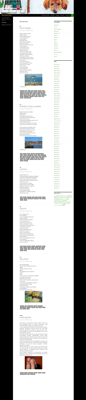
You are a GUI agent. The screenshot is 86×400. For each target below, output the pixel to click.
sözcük (63, 201)
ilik (37, 307)
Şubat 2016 (56, 152)
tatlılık (32, 159)
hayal (55, 199)
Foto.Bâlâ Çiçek (23, 149)
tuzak (22, 97)
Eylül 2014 (56, 188)
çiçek (58, 205)
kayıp (22, 247)
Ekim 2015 (56, 160)
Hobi (55, 39)
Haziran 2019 (56, 81)
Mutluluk (32, 96)
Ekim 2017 (56, 114)
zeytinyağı (68, 203)
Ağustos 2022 (56, 70)
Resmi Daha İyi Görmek (45, 15)
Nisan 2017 (56, 127)
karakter (44, 156)
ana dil (22, 372)
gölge (34, 93)
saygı (60, 200)
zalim (42, 159)
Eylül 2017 (56, 116)
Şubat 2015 (56, 177)
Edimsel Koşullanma (30, 107)
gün (68, 197)
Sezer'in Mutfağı (57, 52)
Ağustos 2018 (56, 93)
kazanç (25, 247)
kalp (40, 156)
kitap (65, 199)
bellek (40, 90)
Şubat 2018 (56, 106)
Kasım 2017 (56, 112)
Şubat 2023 (56, 66)
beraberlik (31, 372)
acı (21, 246)
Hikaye (55, 37)
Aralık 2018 (56, 85)
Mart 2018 (56, 104)
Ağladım (24, 259)
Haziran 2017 (56, 123)
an (26, 90)
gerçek (64, 197)
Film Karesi (25, 28)
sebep (22, 159)
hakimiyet (29, 156)
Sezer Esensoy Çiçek (6, 15)
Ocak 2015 (56, 179)
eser (59, 197)
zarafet (26, 160)
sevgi (63, 200)
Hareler (57, 15)
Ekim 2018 (56, 89)
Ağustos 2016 (56, 144)
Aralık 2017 (56, 110)
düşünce (28, 246)
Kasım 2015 (56, 158)
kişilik (44, 372)
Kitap (55, 41)
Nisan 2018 (56, 102)
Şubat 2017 (56, 131)
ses (61, 200)
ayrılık (36, 90)
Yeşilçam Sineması (28, 97)
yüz (39, 159)
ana (29, 90)
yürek (64, 203)
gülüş (24, 156)
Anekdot (57, 196)
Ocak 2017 (56, 133)
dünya (55, 197)
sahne (40, 96)
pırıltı (36, 96)
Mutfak (67, 199)
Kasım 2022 (56, 68)
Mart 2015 (56, 175)
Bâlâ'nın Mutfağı (57, 29)
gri (21, 156)
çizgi (43, 90)
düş (58, 197)
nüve (29, 247)
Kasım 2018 (56, 87)
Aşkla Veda (53, 15)
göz (66, 197)
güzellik (71, 197)
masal (22, 96)
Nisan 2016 (56, 148)
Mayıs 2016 (56, 146)
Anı (54, 27)
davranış (32, 153)
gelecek (33, 246)
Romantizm (36, 198)
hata (33, 156)
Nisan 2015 (56, 173)
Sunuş (55, 56)
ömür (33, 247)
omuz (26, 198)
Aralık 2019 (56, 79)
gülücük (42, 93)
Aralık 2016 (56, 135)
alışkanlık (22, 90)
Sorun (23, 209)
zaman (22, 160)
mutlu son (26, 96)
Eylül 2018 (56, 91)
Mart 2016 (56, 150)
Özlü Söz (55, 48)
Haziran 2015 (56, 169)
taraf (28, 159)
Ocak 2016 (56, 154)
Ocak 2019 (56, 83)
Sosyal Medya (67, 15)
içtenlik (33, 307)
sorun (43, 247)
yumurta (62, 203)
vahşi (36, 159)
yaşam (57, 203)
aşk (32, 90)
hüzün (22, 198)
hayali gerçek (38, 246)
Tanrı (28, 308)
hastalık (28, 307)
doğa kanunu (23, 307)
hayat (44, 246)
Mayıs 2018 (56, 100)
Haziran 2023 (56, 64)
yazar (55, 203)
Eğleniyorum (56, 33)
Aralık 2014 (56, 181)
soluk (24, 308)
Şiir (20, 26)
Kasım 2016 (56, 137)
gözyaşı (38, 93)
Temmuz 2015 (56, 167)
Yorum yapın (30, 30)
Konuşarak (25, 318)
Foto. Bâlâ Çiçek (23, 86)
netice (40, 307)
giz (31, 93)
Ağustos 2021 (56, 72)
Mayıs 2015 (56, 171)
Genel (55, 35)
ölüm (44, 307)
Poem (55, 50)
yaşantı (59, 203)
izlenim (40, 372)
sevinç (37, 247)
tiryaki (44, 198)
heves (37, 156)
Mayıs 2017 (56, 125)
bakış (28, 153)
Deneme (21, 315)
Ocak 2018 (56, 108)
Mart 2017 (56, 129)
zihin (25, 250)
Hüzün (23, 169)
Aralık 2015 (56, 156)
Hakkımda (62, 15)
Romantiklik (30, 198)
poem (58, 200)
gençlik (27, 93)
